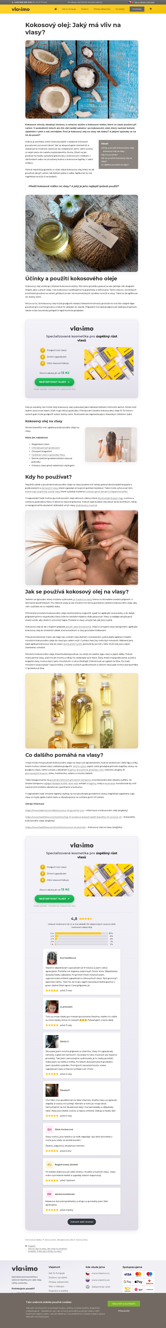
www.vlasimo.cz (100, 1273)
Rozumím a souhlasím (123, 1303)
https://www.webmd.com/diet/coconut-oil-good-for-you (54, 810)
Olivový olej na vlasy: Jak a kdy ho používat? (47, 1249)
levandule (110, 783)
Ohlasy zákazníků (102, 9)
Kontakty (120, 9)
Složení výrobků (58, 1277)
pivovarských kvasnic (36, 773)
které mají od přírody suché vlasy (42, 491)
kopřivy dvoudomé (78, 770)
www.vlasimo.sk (101, 1280)
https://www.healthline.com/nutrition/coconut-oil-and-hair (55, 827)
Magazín (32, 1246)
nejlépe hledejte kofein (55, 783)
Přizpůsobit (124, 1311)
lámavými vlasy (50, 488)
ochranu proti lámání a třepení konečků (107, 491)
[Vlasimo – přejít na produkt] (109, 363)
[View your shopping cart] (150, 9)
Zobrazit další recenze (81, 1222)
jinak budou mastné (86, 505)
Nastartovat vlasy (52, 382)
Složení (84, 9)
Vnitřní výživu (80, 766)
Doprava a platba (58, 1290)
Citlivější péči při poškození (46, 448)
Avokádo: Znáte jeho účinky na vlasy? (45, 1251)
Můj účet (150, 2)
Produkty (137, 9)
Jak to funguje (69, 9)
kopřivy (92, 783)
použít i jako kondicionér (78, 627)
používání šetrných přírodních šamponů (70, 780)
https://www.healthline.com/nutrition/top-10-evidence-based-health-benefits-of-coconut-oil (73, 817)
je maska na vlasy (82, 599)
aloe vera (73, 783)
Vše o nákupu (140, 2)
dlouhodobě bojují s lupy (110, 498)
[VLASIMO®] (21, 9)
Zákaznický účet (101, 1286)
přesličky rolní (96, 770)
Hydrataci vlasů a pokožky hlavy (48, 455)
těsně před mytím (72, 644)
